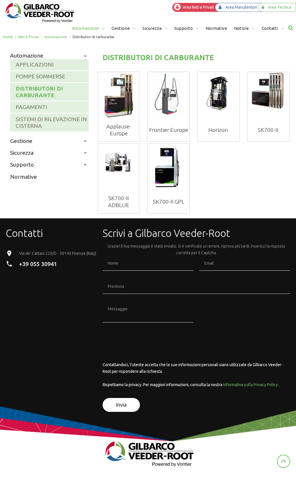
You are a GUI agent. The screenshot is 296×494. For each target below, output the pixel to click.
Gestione (21, 141)
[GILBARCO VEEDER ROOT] (40, 13)
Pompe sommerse (40, 76)
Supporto (22, 164)
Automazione (56, 37)
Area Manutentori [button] (241, 7)
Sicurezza (22, 153)
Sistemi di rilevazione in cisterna (51, 122)
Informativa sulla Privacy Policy (250, 384)
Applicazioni (35, 64)
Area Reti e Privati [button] (198, 7)
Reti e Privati (28, 37)
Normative (23, 177)
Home (8, 37)
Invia (121, 405)
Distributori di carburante (39, 91)
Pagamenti (31, 107)
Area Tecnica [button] (279, 7)
